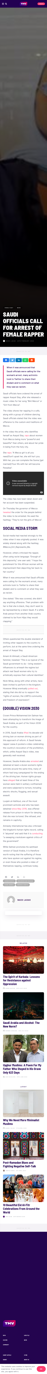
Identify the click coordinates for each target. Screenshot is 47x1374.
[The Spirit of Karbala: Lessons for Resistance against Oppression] (23, 968)
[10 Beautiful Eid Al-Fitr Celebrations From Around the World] (23, 1197)
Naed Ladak (11, 341)
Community (6, 1344)
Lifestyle (26, 1335)
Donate (5, 1359)
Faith (4, 1335)
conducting (37, 833)
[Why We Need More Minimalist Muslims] (23, 1110)
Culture (5, 1340)
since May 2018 (19, 808)
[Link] (23, 4)
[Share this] (6, 360)
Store (25, 1355)
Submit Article (7, 1355)
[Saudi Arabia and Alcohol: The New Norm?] (23, 1012)
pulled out (33, 688)
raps (27, 435)
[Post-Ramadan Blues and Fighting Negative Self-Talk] (23, 1152)
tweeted (7, 512)
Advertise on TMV (23, 351)
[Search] (6, 4)
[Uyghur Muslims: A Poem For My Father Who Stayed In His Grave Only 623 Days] (23, 1057)
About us (26, 1359)
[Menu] (3, 4)
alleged (11, 780)
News (25, 1340)
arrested (35, 761)
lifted (26, 732)
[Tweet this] (12, 360)
